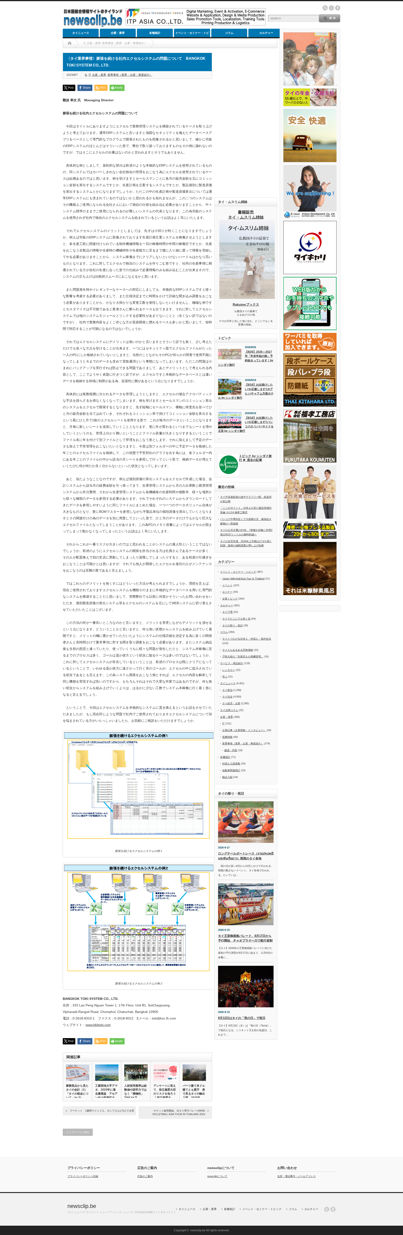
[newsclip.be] (93, 26)
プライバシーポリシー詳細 (82, 1176)
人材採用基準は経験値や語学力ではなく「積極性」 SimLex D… (135, 1091)
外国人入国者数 (231, 763)
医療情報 (227, 737)
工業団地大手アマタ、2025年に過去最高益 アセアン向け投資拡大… (106, 1091)
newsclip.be (81, 1206)
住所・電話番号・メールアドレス (296, 1176)
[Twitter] (326, 1209)
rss (325, 7)
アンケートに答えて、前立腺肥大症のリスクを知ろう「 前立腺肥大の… (164, 1093)
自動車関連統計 (231, 770)
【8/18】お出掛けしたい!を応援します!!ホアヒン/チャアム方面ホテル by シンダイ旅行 (246, 391)
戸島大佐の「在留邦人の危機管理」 (242, 656)
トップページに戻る (77, 1132)
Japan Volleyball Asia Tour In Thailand (243, 578)
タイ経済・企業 (231, 703)
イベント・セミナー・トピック (192, 34)
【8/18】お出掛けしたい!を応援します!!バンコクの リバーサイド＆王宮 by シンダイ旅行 (246, 424)
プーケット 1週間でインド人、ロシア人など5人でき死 (103, 1110)
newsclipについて (217, 1176)
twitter (331, 7)
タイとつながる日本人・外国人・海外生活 (246, 638)
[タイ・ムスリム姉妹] (247, 297)
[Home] (70, 43)
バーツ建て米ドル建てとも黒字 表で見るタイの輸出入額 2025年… (194, 1091)
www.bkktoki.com (98, 1025)
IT (90, 75)
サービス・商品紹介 (231, 663)
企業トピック (230, 598)
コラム (229, 33)
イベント (227, 585)
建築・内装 (230, 750)
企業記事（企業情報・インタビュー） (244, 730)
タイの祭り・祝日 (232, 625)
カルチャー (266, 33)
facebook (337, 7)
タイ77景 (227, 612)
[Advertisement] (245, 123)
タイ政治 (227, 690)
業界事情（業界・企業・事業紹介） (130, 75)
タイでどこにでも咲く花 (236, 618)
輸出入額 (227, 777)
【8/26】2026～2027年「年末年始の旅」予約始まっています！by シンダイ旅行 (245, 358)
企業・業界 (118, 33)
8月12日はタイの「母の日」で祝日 (241, 1018)
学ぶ (224, 676)
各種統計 (154, 33)
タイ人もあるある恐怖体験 (237, 650)
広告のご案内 (145, 1176)
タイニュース (80, 33)
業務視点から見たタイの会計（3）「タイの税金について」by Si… (77, 1091)
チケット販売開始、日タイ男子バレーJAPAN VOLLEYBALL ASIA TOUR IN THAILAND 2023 (178, 1112)
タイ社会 (227, 696)
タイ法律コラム (229, 710)
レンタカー (228, 670)
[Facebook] (333, 1209)
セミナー (227, 591)
